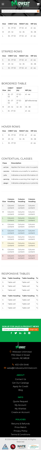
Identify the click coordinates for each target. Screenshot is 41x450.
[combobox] (20, 11)
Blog (20, 390)
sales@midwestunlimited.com (22, 368)
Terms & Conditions (20, 434)
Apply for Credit (20, 386)
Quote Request (20, 401)
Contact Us (20, 379)
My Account (20, 405)
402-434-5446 (21, 364)
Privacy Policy (20, 431)
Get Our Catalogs (20, 383)
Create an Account (20, 412)
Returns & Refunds (20, 423)
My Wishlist (20, 408)
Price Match (20, 427)
